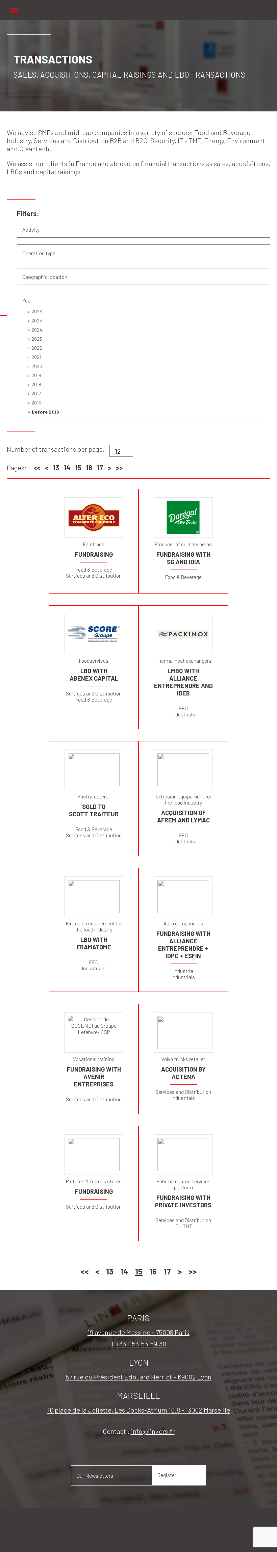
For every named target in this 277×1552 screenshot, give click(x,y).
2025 (36, 320)
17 (100, 468)
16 (89, 468)
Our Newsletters (94, 1475)
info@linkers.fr (153, 1431)
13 (56, 468)
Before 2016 (45, 412)
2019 (36, 375)
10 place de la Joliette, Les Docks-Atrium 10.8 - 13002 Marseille (138, 1410)
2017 (36, 393)
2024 (36, 330)
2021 (36, 357)
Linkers (138, 6)
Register (166, 1475)
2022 (36, 348)
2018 (36, 384)
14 (67, 468)
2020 (36, 366)
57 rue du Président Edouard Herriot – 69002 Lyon (138, 1377)
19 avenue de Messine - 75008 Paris (138, 1332)
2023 (36, 339)
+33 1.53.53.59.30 (141, 1344)
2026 (36, 311)
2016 (36, 402)
